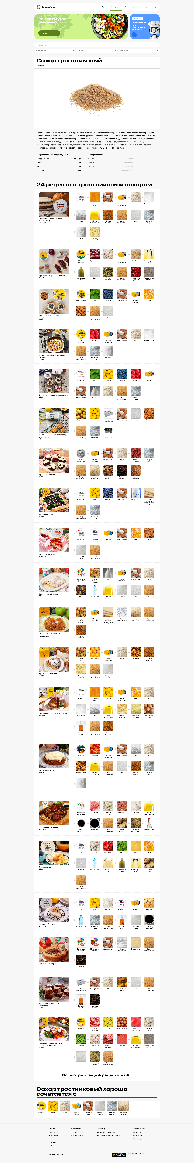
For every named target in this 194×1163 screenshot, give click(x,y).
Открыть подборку (49, 33)
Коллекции (136, 7)
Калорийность (43, 159)
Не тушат (129, 167)
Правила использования (105, 1132)
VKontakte (139, 1132)
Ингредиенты (116, 7)
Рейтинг (126, 7)
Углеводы (41, 171)
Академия (146, 7)
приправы (40, 65)
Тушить (91, 167)
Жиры (39, 167)
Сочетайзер (48, 7)
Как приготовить (95, 155)
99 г (79, 171)
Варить (91, 159)
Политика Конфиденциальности (108, 1135)
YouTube (139, 1135)
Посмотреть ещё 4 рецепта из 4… (97, 1075)
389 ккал (77, 159)
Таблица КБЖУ (76, 1132)
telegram (139, 1139)
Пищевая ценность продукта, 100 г (52, 155)
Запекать (92, 171)
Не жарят (128, 163)
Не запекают (127, 171)
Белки (39, 163)
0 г (80, 163)
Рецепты (105, 7)
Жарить (91, 163)
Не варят (129, 159)
